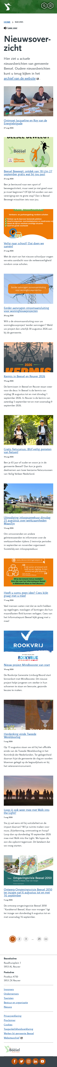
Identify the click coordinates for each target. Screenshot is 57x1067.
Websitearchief (11, 1038)
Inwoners (9, 989)
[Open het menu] (50, 5)
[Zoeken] (44, 5)
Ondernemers (11, 994)
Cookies (8, 1025)
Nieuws (8, 1007)
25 (40, 940)
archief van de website (21, 78)
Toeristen (9, 998)
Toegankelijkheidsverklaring (18, 1029)
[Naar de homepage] (8, 6)
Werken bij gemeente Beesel (19, 1033)
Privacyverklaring (12, 1016)
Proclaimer (9, 1020)
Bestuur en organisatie (16, 1002)
